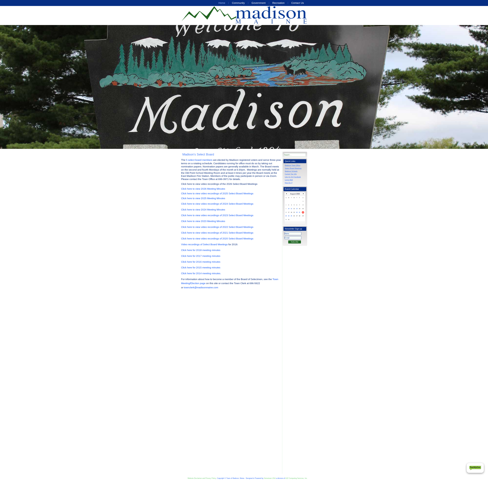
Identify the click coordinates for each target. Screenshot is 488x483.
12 (294, 208)
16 (286, 212)
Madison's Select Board (198, 154)
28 (299, 216)
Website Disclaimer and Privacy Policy (202, 478)
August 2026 (295, 194)
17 (288, 212)
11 (291, 208)
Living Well (289, 180)
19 (294, 212)
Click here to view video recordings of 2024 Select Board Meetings (217, 203)
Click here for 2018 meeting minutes (200, 250)
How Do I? (288, 183)
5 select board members (198, 160)
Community (238, 3)
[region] (244, 87)
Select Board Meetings (293, 168)
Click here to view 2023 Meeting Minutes (203, 221)
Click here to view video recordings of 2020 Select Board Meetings (217, 238)
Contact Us (297, 3)
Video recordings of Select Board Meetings (204, 244)
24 (288, 216)
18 (291, 212)
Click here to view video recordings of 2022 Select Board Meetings (217, 227)
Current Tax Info (291, 174)
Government (258, 3)
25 (291, 216)
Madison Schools (291, 171)
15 (303, 208)
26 (294, 216)
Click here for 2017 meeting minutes (201, 256)
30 (286, 219)
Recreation (278, 3)
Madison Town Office (292, 165)
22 (303, 212)
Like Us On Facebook (293, 177)
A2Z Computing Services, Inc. (296, 478)
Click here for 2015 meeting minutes (200, 267)
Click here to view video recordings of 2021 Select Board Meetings (217, 232)
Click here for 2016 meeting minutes (200, 261)
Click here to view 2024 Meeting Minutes (203, 209)
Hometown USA (270, 478)
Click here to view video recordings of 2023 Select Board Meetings (217, 215)
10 (288, 208)
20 (297, 212)
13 (297, 208)
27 (297, 216)
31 (288, 219)
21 (299, 212)
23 (286, 216)
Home (221, 3)
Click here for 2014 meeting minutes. (201, 273)
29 (303, 216)
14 (299, 208)
